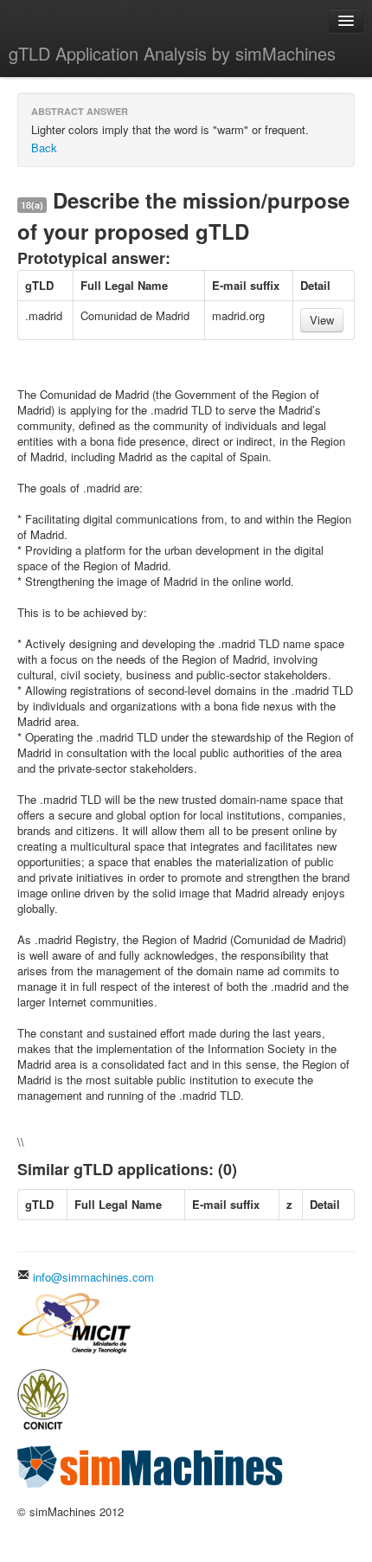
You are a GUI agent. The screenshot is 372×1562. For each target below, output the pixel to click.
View (322, 320)
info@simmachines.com (91, 1277)
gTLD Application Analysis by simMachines (172, 53)
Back (44, 147)
